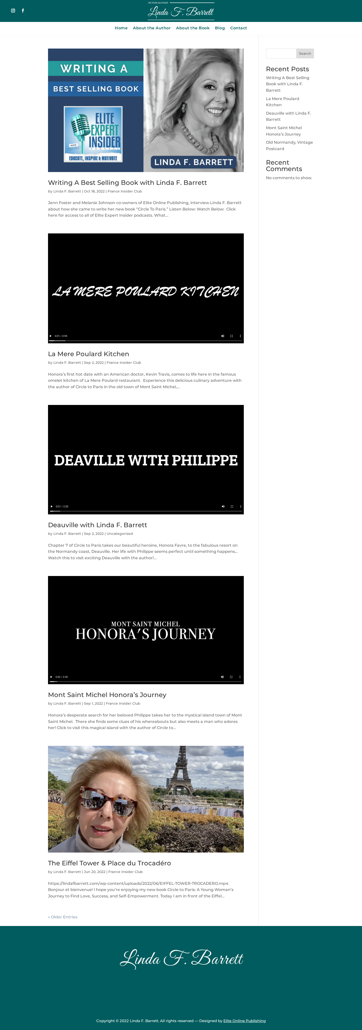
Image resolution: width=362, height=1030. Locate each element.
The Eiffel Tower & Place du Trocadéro (109, 863)
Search (305, 53)
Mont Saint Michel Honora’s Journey (107, 695)
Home (121, 28)
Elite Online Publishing (244, 1020)
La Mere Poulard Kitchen (88, 354)
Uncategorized (120, 533)
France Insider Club (125, 191)
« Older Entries (62, 917)
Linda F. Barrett (67, 191)
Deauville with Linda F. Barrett (97, 525)
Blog (220, 28)
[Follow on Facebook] (23, 11)
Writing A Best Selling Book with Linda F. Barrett (127, 183)
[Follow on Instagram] (13, 11)
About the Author (152, 28)
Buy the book (181, 991)
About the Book (193, 28)
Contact (238, 28)
